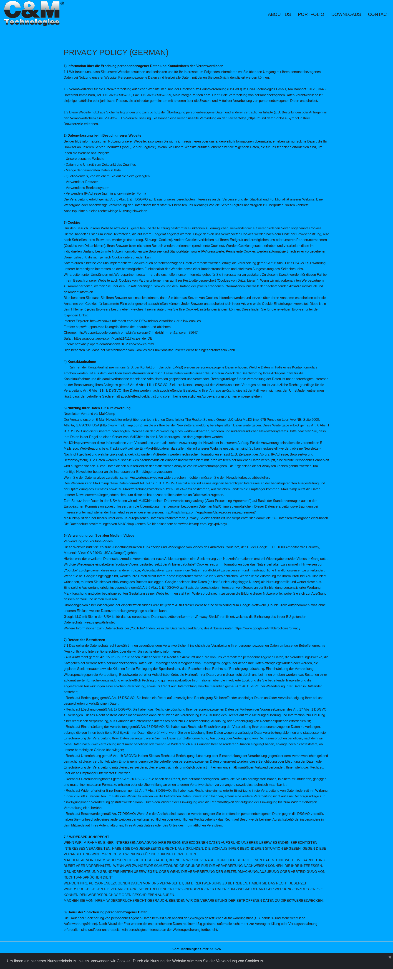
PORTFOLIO (311, 14)
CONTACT (378, 14)
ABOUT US (279, 14)
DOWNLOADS (346, 14)
